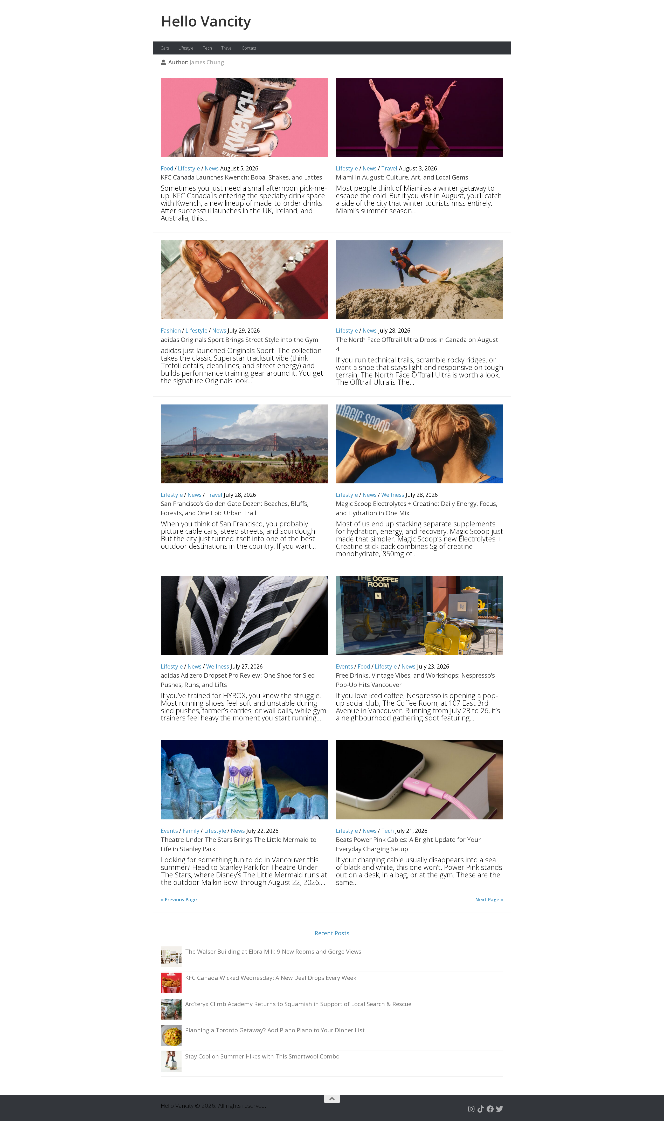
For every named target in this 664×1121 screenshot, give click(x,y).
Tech (207, 48)
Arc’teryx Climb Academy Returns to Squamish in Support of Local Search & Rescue (298, 1004)
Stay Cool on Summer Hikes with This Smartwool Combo (262, 1056)
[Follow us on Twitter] (499, 1109)
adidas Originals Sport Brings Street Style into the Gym (239, 339)
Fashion (171, 330)
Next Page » (489, 899)
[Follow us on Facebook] (490, 1109)
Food (167, 168)
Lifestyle (185, 48)
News (212, 168)
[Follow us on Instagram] (471, 1109)
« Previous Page (179, 899)
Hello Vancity (206, 21)
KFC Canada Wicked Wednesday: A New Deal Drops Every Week (270, 978)
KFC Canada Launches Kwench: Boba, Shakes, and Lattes (241, 177)
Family (191, 830)
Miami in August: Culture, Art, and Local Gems (402, 177)
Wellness (392, 494)
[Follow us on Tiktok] (481, 1109)
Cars (165, 48)
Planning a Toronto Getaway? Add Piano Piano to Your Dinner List (275, 1030)
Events (344, 666)
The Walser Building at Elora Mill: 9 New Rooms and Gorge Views (273, 951)
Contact (249, 48)
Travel (226, 48)
